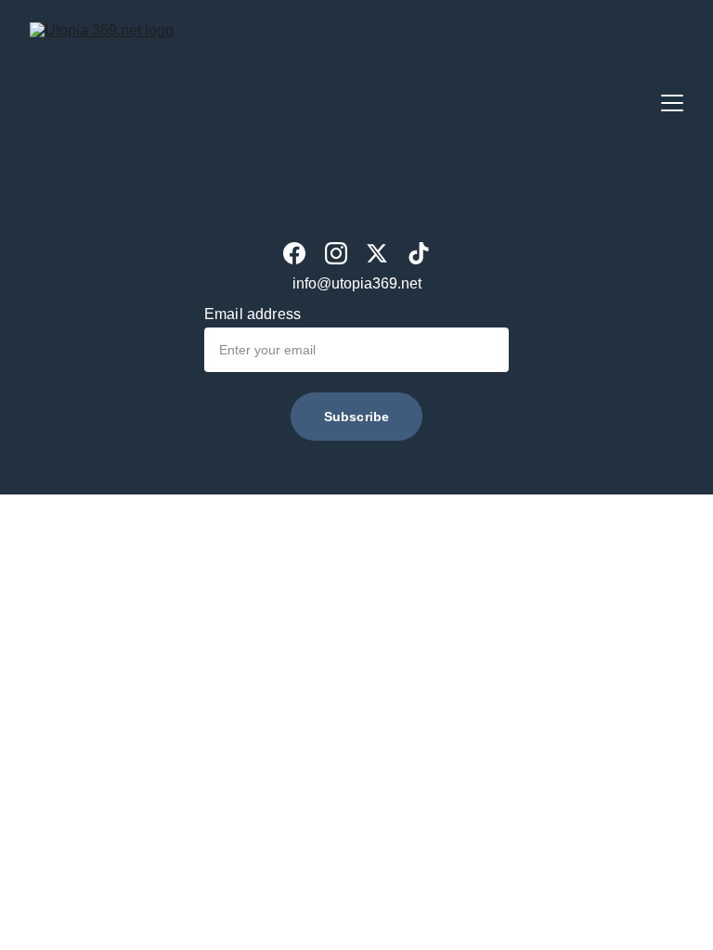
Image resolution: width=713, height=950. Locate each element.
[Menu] (672, 103)
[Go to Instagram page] (336, 253)
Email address (252, 314)
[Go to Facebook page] (294, 253)
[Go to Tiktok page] (419, 253)
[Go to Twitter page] (377, 253)
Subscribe (356, 416)
